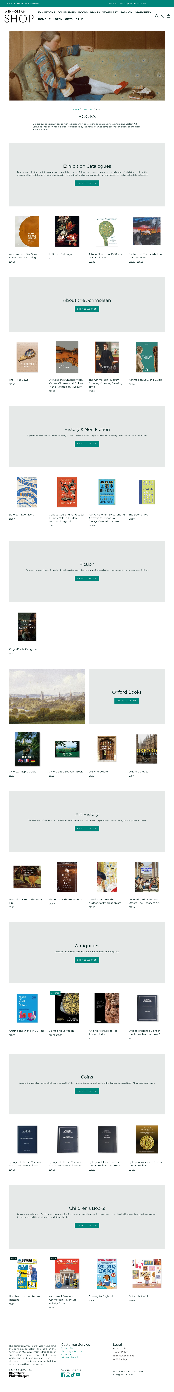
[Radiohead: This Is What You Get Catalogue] (147, 231)
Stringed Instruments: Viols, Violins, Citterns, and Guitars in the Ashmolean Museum (66, 383)
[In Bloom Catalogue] (67, 231)
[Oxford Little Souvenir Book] (67, 749)
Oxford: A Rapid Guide (22, 771)
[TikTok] (73, 1376)
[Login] (162, 16)
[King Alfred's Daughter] (27, 626)
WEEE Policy (120, 1359)
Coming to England (101, 1296)
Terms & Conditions (123, 1355)
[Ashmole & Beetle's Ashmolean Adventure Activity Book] (67, 1274)
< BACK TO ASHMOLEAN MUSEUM (22, 3)
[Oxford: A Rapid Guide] (27, 749)
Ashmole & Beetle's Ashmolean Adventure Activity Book (63, 1300)
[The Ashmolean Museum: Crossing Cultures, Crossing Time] (107, 357)
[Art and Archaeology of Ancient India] (107, 1008)
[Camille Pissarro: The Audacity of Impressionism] (107, 877)
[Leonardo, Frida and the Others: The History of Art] (147, 877)
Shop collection (87, 183)
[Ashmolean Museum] (19, 16)
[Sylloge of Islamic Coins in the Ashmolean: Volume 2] (27, 1139)
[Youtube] (78, 1376)
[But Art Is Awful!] (147, 1274)
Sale (79, 19)
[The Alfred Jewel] (27, 357)
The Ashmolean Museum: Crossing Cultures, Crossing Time (105, 383)
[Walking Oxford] (107, 749)
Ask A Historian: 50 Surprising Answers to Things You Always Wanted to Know (107, 518)
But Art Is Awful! (139, 1296)
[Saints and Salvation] (67, 1008)
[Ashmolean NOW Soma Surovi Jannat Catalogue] (27, 231)
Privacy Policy (120, 1352)
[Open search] (157, 16)
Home (75, 109)
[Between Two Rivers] (27, 492)
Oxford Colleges (138, 771)
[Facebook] (63, 1376)
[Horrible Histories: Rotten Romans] (27, 1274)
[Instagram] (68, 1376)
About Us (66, 1354)
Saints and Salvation (61, 1030)
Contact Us (67, 1348)
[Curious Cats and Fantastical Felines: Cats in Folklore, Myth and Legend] (67, 492)
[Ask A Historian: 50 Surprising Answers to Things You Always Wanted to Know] (107, 492)
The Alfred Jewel (19, 379)
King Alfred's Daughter (23, 649)
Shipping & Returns (71, 1351)
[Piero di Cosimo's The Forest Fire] (27, 877)
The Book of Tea (138, 514)
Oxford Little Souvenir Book (66, 771)
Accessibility (119, 1348)
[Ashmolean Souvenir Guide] (147, 357)
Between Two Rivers (21, 514)
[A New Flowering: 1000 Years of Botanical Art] (107, 231)
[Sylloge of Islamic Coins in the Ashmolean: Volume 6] (147, 1008)
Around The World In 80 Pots (26, 1030)
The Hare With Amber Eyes (65, 899)
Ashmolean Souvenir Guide (145, 379)
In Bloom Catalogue (61, 254)
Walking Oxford (98, 771)
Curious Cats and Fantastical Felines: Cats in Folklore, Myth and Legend (66, 518)
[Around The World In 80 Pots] (27, 1008)
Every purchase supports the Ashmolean (128, 3)
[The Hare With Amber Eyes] (67, 877)
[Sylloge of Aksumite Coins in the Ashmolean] (147, 1139)
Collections (87, 109)
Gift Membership (70, 1357)
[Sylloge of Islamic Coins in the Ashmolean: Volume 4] (107, 1139)
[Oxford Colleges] (147, 749)
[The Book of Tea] (147, 492)
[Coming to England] (107, 1274)
